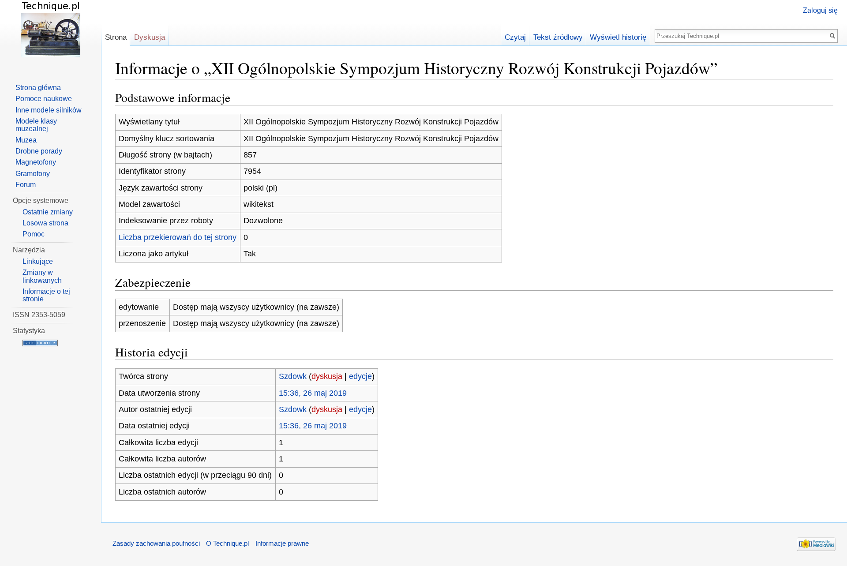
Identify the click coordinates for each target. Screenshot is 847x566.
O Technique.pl (227, 543)
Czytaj (515, 37)
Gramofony (32, 173)
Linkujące (37, 261)
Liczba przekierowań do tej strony (177, 237)
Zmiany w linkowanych (42, 276)
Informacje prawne (282, 543)
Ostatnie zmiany (47, 212)
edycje (360, 376)
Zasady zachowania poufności (156, 543)
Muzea (26, 140)
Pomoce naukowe (43, 98)
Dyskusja (149, 37)
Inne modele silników (48, 110)
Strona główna (38, 87)
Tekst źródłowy (558, 37)
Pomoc (33, 234)
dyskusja (326, 376)
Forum (25, 184)
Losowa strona (45, 223)
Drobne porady (38, 151)
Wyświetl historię (618, 37)
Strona (116, 37)
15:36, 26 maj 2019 (313, 393)
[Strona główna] (50, 35)
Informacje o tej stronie (46, 295)
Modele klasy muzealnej (36, 125)
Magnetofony (35, 162)
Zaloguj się (820, 10)
